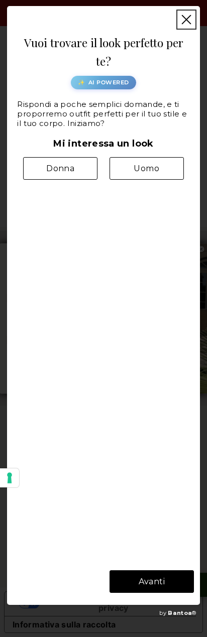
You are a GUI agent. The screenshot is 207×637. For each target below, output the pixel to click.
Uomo (146, 168)
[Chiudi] (186, 20)
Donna (60, 168)
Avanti (152, 581)
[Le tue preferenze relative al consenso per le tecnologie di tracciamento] (9, 477)
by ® (177, 612)
